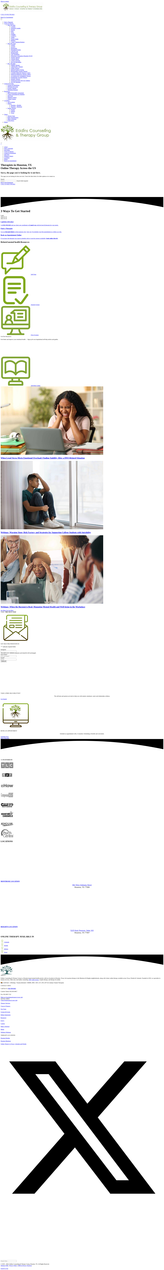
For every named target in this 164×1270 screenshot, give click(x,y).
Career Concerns (15, 60)
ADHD (13, 45)
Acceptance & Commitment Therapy (21, 76)
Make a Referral (12, 119)
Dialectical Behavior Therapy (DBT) (21, 74)
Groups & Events (9, 83)
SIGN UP (3, 661)
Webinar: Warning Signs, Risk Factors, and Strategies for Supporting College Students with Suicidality (46, 532)
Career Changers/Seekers (18, 42)
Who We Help (11, 25)
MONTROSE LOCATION (10, 881)
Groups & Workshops (13, 85)
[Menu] (1, 19)
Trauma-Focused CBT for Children (20, 80)
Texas (12, 113)
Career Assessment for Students (16, 94)
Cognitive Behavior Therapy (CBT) (20, 73)
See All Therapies (15, 82)
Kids (12, 31)
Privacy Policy (13, 1265)
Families (13, 34)
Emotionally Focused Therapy (19, 77)
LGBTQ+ (13, 36)
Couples (13, 26)
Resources (7, 91)
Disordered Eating (16, 50)
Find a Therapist (8, 22)
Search (2, 179)
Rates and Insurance (13, 117)
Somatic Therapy (15, 79)
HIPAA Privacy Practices (25, 1265)
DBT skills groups (34, 979)
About (6, 114)
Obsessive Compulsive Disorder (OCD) (21, 56)
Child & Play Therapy (17, 66)
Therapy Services (5, 1003)
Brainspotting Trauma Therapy (19, 71)
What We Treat (12, 43)
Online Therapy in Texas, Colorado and (11, 1044)
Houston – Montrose (16, 106)
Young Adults (14, 39)
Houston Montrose (6, 1041)
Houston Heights (5, 1038)
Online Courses (12, 99)
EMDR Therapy (15, 65)
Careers (3, 1023)
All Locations (11, 102)
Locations (7, 100)
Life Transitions (15, 54)
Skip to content (5, 1)
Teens (12, 33)
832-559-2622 (12, 988)
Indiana (13, 111)
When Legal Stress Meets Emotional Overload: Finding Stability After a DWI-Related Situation (43, 458)
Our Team (3, 1009)
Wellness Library (12, 97)
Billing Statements (6, 1015)
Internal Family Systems (17, 70)
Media (2, 1029)
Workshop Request (13, 90)
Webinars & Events (13, 86)
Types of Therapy (9, 23)
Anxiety (13, 46)
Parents (13, 30)
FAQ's (2, 1020)
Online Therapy (15, 68)
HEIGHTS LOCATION (9, 927)
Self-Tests (10, 96)
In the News (11, 120)
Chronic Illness (15, 59)
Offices (9, 103)
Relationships (14, 53)
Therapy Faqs (11, 116)
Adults (13, 37)
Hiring (6, 122)
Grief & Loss (14, 51)
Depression (14, 48)
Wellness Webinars (6, 1032)
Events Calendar (12, 88)
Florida (13, 110)
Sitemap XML (4, 1265)
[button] (18, 274)
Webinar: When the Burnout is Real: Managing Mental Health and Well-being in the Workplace (43, 607)
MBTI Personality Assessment (16, 93)
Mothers (13, 40)
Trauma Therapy (15, 57)
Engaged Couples (15, 28)
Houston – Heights (16, 105)
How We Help (11, 63)
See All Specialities (16, 62)
